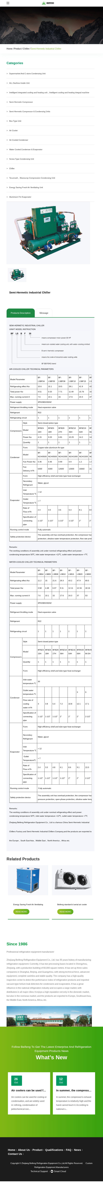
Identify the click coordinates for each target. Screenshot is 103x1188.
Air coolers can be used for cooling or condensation (44, 1090)
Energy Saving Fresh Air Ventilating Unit (26, 187)
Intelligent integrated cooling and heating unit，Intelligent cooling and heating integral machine (49, 92)
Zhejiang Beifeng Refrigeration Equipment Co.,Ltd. (43, 1163)
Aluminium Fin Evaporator (20, 197)
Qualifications (54, 1149)
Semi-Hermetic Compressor (21, 102)
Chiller (26, 49)
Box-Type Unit (15, 121)
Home (9, 49)
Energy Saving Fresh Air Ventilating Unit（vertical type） (28, 905)
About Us (24, 1149)
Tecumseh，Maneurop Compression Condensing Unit (32, 178)
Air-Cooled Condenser (18, 140)
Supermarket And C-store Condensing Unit (27, 73)
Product (17, 49)
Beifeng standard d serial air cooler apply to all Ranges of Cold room (72, 905)
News (77, 1149)
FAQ (68, 1149)
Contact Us (15, 1153)
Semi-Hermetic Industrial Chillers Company (45, 831)
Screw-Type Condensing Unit (21, 159)
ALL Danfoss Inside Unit (19, 83)
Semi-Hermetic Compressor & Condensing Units (29, 111)
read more (21, 912)
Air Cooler (13, 130)
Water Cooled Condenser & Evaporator (25, 149)
